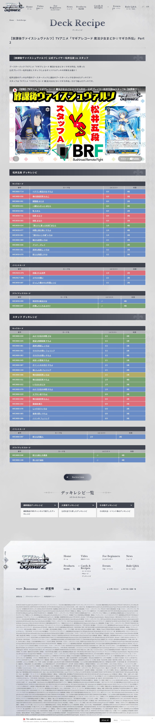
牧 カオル (36, 210)
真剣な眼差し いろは (41, 249)
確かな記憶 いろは (40, 240)
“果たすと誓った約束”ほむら (44, 225)
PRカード (85, 574)
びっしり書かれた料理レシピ (44, 282)
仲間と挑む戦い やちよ (42, 230)
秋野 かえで (37, 215)
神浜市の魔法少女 (40, 301)
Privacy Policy (69, 721)
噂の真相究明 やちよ (41, 379)
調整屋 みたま (38, 201)
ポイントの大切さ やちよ (43, 365)
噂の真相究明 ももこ (41, 196)
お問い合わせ (114, 589)
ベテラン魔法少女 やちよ (43, 191)
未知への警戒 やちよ (41, 360)
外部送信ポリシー (50, 596)
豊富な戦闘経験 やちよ (42, 340)
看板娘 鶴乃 (37, 403)
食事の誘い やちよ (40, 413)
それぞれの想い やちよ (42, 355)
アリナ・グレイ (39, 244)
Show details (125, 720)
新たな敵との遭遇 (40, 455)
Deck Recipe (21, 20)
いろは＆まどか (39, 384)
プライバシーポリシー (33, 596)
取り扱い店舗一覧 (129, 589)
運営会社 (19, 596)
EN (147, 7)
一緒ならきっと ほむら (42, 206)
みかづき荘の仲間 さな (42, 336)
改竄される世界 (39, 272)
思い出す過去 (38, 460)
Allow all (105, 720)
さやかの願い (38, 277)
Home (11, 20)
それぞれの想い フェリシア (44, 350)
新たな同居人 (38, 436)
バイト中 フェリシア (41, 418)
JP (143, 7)
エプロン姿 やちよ (40, 394)
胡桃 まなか (37, 220)
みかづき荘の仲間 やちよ (43, 389)
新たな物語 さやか (40, 254)
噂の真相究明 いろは (41, 374)
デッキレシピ (86, 576)
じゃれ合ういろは (40, 408)
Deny (116, 720)
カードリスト (86, 571)
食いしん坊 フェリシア (42, 370)
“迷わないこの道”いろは (43, 235)
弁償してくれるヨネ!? (41, 305)
